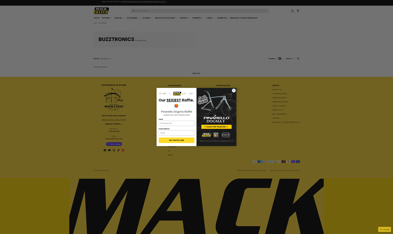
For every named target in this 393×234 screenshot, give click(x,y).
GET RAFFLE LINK (176, 140)
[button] (176, 93)
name (161, 119)
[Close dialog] (234, 90)
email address (164, 129)
